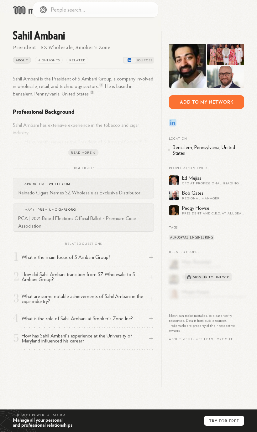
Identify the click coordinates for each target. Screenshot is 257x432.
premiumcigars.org (57, 209)
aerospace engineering (191, 237)
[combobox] (95, 9)
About (22, 60)
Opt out (225, 339)
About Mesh (180, 339)
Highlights (49, 60)
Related (77, 60)
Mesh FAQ (204, 339)
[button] (204, 339)
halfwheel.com (54, 184)
